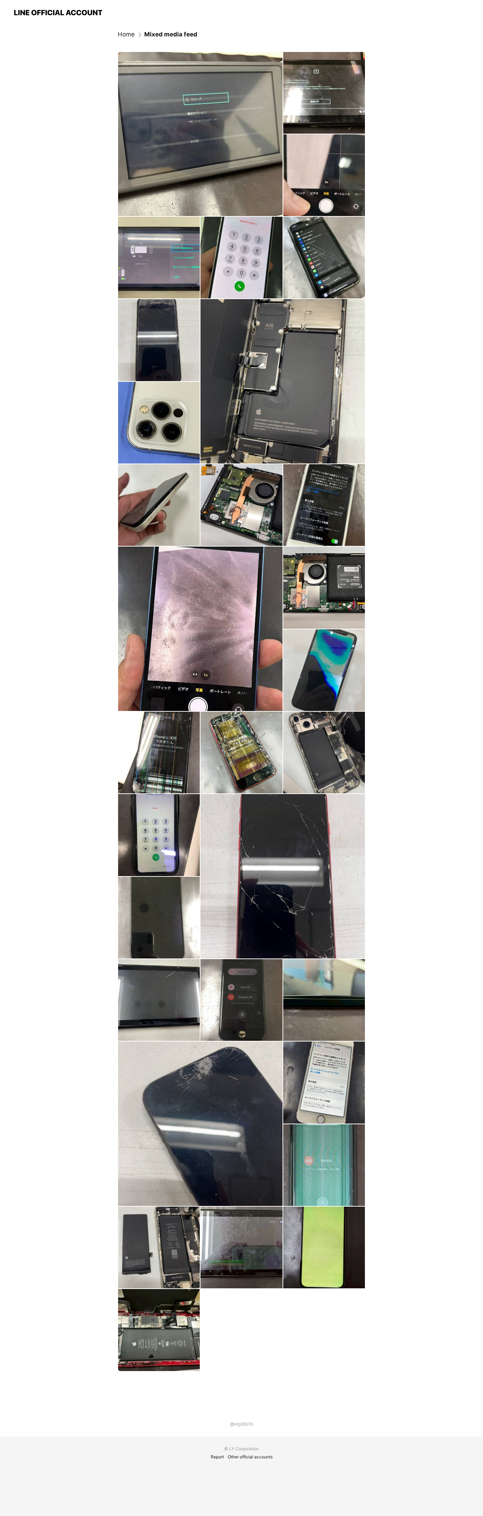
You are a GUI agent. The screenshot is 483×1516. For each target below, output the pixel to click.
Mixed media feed (170, 34)
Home (126, 34)
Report (217, 1456)
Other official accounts (250, 1456)
